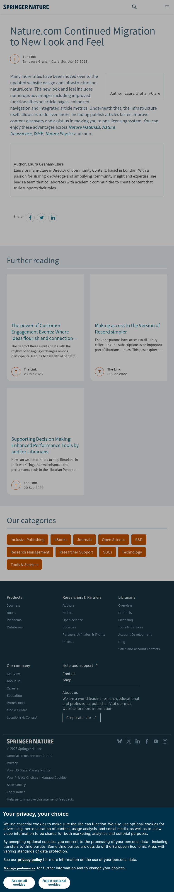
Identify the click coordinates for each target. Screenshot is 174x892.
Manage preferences (19, 868)
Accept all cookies (19, 882)
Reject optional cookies (54, 882)
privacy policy (30, 859)
